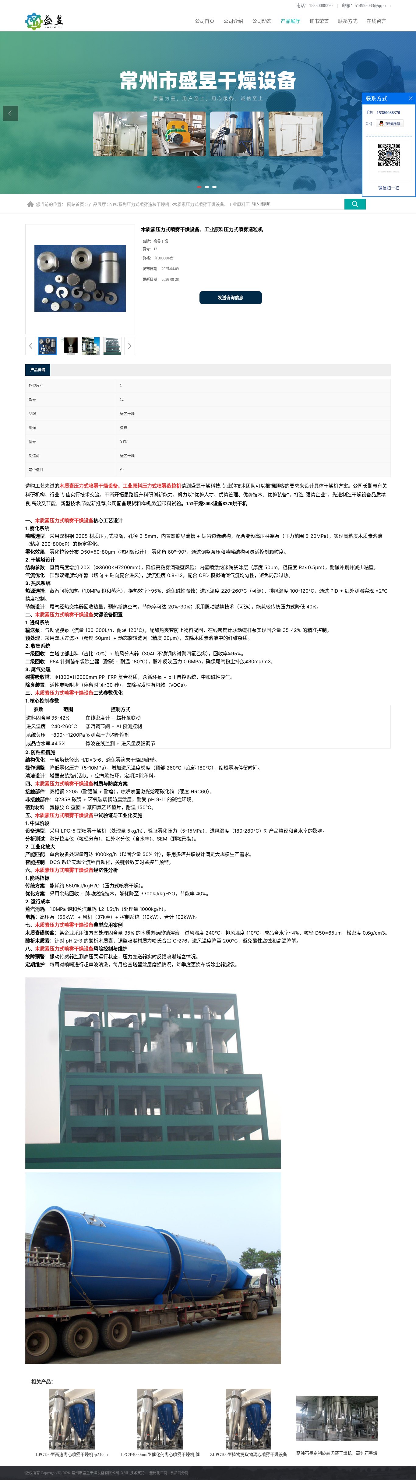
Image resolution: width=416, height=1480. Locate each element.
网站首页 (75, 204)
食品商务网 (179, 1473)
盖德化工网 (158, 1473)
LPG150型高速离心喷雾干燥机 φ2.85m (72, 1454)
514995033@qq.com (373, 5)
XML (125, 1473)
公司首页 (204, 21)
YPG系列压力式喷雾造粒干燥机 (139, 204)
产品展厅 (290, 21)
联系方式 (348, 21)
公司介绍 (233, 21)
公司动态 (262, 21)
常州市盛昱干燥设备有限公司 (95, 1473)
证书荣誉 (319, 21)
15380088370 (321, 5)
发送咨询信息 (230, 297)
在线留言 (376, 21)
